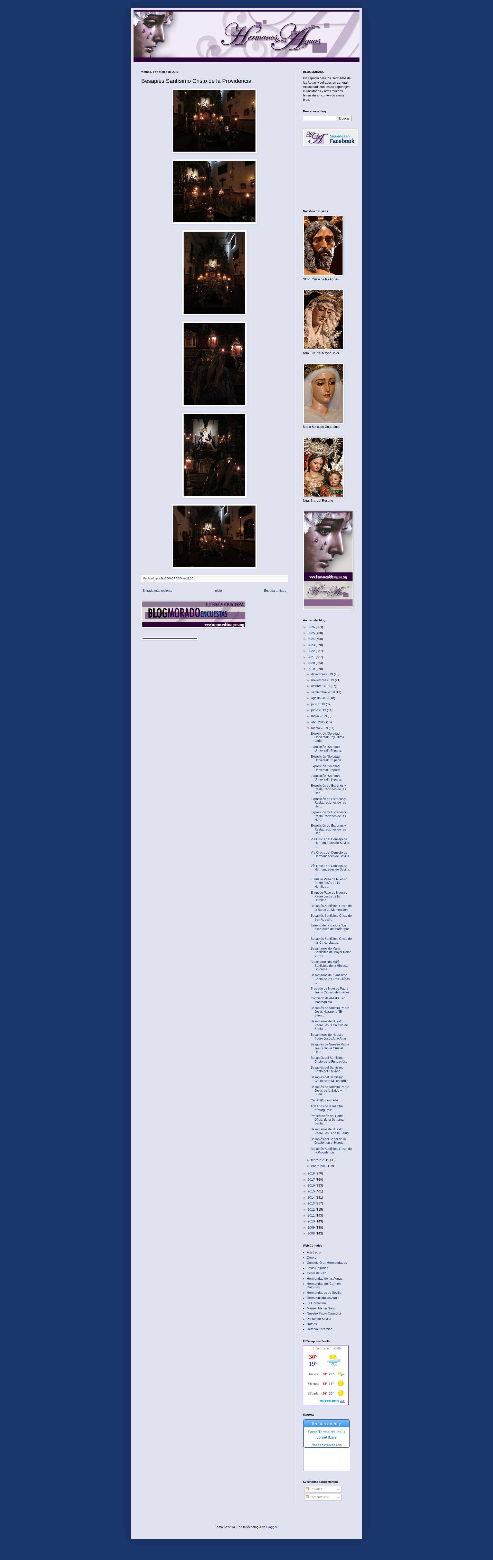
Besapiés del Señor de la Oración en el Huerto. (328, 1140)
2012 (312, 1209)
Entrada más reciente (157, 591)
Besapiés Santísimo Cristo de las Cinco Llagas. (331, 940)
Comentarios (318, 1497)
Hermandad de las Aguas (324, 1278)
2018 (312, 1173)
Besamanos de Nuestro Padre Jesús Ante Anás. (329, 1036)
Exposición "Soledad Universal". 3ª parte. (326, 758)
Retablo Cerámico (319, 1329)
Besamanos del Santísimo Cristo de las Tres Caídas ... (330, 978)
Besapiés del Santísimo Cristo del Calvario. (327, 1069)
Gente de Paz (316, 1273)
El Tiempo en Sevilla (326, 1348)
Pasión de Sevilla (319, 1319)
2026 (312, 627)
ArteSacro (314, 1252)
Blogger (271, 1527)
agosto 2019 (320, 698)
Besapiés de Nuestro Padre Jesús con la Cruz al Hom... (330, 1048)
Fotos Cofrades (317, 1268)
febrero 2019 (320, 1160)
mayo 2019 (319, 716)
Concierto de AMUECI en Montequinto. (328, 1000)
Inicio (218, 591)
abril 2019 (318, 722)
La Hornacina (316, 1303)
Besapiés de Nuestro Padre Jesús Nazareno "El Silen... (330, 1011)
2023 (312, 645)
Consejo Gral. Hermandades (327, 1263)
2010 (312, 1221)
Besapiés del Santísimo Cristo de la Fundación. (329, 1059)
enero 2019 (319, 1166)
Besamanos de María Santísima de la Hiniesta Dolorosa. (329, 965)
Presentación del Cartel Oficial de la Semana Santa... (327, 1119)
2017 (312, 1179)
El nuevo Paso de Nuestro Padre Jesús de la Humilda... (329, 882)
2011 (312, 1215)
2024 (312, 639)
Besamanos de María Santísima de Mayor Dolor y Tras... (331, 952)
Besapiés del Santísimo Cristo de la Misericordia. (330, 1079)
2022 (312, 651)
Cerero (312, 1257)
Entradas (315, 1489)
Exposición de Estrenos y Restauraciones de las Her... (328, 789)
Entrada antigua (275, 591)
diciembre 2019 (322, 674)
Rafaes (312, 1324)
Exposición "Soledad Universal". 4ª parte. (326, 748)
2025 (312, 633)
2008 (312, 1233)
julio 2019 (318, 704)
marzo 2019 (320, 728)
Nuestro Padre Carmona (324, 1313)
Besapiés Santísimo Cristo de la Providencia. (331, 1150)
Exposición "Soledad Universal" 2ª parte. (326, 768)
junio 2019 (319, 710)
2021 (312, 657)
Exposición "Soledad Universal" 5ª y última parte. (327, 737)
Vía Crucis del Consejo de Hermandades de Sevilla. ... (330, 842)
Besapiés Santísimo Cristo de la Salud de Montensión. (331, 907)
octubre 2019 (320, 686)
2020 (312, 663)
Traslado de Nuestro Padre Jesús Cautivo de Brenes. (330, 990)
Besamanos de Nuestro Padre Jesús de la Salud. (330, 1131)
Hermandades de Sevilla (324, 1293)
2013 (312, 1203)
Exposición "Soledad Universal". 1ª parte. (326, 777)
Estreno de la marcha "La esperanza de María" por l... (330, 929)
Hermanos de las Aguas (323, 1298)
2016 (312, 1185)
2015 (312, 1191)
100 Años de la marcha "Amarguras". (327, 1108)
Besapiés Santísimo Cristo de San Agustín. (331, 917)
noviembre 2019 (323, 680)
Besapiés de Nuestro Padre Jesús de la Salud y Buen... (330, 1090)
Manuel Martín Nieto (321, 1308)
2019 (312, 669)
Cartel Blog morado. (325, 1100)
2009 (312, 1227)
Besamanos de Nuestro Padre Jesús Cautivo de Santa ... (329, 1025)
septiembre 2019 (323, 692)
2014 (312, 1197)
